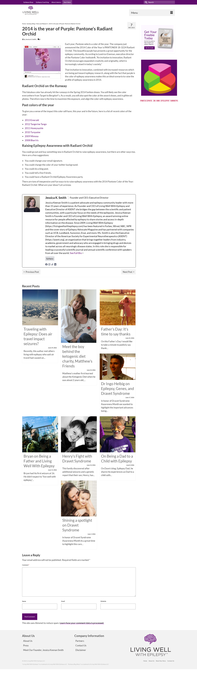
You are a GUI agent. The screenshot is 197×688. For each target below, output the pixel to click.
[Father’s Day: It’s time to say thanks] (117, 307)
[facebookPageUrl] (46, 264)
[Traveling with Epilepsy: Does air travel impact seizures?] (40, 307)
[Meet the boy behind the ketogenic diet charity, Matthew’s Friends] (78, 315)
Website (103, 601)
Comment (25, 565)
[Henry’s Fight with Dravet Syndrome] (79, 434)
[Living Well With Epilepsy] (46, 10)
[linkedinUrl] (55, 264)
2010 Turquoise (32, 132)
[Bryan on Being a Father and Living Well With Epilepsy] (40, 434)
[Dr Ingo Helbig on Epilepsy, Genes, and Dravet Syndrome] (117, 366)
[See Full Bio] (83, 253)
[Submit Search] (146, 2)
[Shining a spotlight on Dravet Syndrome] (79, 498)
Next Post (127, 271)
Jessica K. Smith (31, 39)
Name (24, 601)
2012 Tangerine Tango (36, 124)
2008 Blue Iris (31, 140)
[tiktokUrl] (52, 264)
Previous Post (32, 271)
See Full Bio (76, 253)
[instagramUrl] (49, 264)
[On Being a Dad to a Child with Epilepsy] (117, 434)
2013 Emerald (32, 120)
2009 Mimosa (31, 136)
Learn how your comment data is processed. (82, 623)
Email (63, 601)
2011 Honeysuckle (34, 128)
